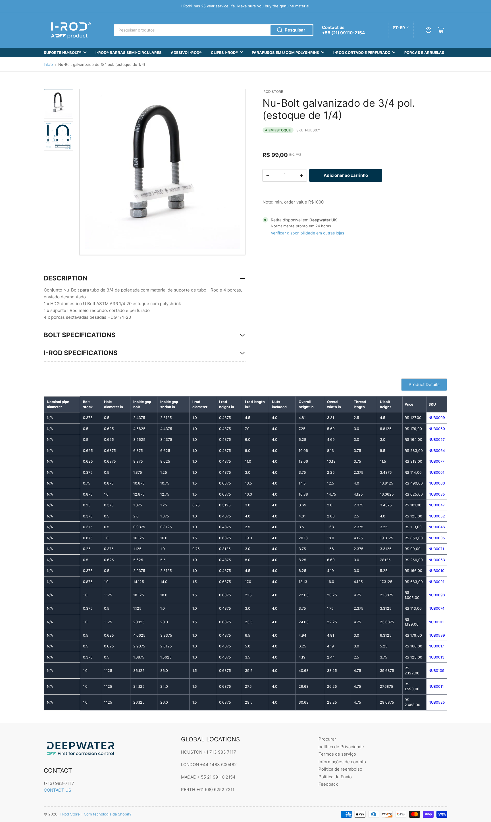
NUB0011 (436, 686)
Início (48, 64)
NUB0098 (436, 595)
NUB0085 (436, 494)
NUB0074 (436, 608)
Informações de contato (342, 761)
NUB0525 (436, 702)
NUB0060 (436, 429)
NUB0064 (436, 450)
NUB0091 (436, 582)
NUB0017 (436, 646)
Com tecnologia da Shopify (107, 814)
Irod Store (273, 91)
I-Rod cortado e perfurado (361, 52)
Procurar (327, 739)
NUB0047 (436, 505)
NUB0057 (436, 439)
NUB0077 (436, 461)
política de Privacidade (341, 746)
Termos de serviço (337, 754)
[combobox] (213, 30)
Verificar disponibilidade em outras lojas (307, 232)
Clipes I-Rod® (224, 52)
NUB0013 (436, 657)
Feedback (328, 784)
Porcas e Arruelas (424, 52)
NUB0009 (436, 418)
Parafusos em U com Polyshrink (285, 52)
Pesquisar (295, 30)
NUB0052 (436, 516)
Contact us (333, 27)
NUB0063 (436, 560)
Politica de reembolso (340, 769)
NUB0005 (436, 538)
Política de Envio (335, 776)
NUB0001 (436, 472)
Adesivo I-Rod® (186, 52)
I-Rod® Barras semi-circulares (128, 52)
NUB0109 (436, 670)
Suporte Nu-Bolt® (63, 52)
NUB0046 (436, 527)
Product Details (424, 384)
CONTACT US (57, 790)
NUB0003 (436, 483)
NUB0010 (436, 571)
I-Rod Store (70, 814)
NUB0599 (436, 635)
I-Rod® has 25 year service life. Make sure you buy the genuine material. (245, 6)
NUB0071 (436, 549)
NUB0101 (436, 622)
